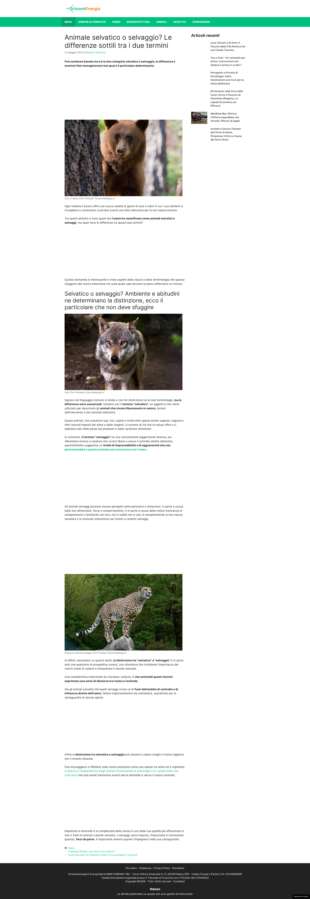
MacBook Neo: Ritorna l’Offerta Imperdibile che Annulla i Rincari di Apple (225, 117)
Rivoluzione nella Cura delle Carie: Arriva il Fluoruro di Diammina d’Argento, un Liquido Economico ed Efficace (227, 98)
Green (116, 21)
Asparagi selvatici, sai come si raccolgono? (91, 851)
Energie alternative (92, 21)
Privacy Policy (162, 868)
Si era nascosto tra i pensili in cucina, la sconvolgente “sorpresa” (103, 854)
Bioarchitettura (138, 21)
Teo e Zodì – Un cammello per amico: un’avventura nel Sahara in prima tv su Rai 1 (228, 61)
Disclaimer (178, 868)
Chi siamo (131, 868)
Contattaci (179, 881)
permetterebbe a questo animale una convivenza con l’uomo (105, 449)
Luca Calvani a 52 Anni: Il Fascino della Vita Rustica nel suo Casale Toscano (228, 46)
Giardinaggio (201, 21)
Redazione (145, 868)
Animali (161, 21)
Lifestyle (179, 21)
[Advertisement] (125, 94)
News (68, 21)
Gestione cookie (301, 896)
